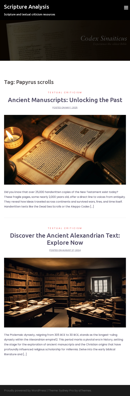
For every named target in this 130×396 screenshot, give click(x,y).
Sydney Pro (66, 390)
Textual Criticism (65, 92)
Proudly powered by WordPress (25, 390)
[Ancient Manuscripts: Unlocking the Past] (65, 149)
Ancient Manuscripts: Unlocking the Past (65, 99)
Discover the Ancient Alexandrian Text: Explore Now (65, 239)
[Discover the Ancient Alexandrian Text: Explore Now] (65, 292)
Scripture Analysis (26, 7)
